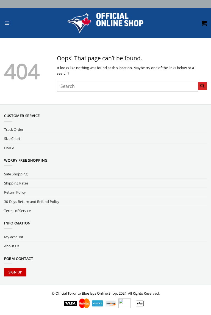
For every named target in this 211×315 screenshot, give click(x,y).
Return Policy (15, 192)
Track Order (13, 129)
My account (13, 236)
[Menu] (6, 23)
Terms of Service (17, 210)
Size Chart (12, 138)
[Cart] (204, 23)
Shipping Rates (16, 183)
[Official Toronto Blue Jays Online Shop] (106, 23)
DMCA (9, 147)
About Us (11, 245)
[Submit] (202, 86)
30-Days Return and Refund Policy (31, 201)
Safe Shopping (15, 174)
